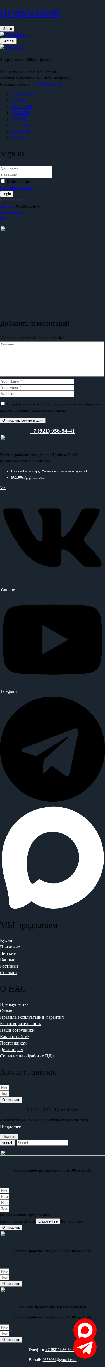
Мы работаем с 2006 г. (18, 59)
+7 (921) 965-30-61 (46, 84)
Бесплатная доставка (17, 78)
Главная (6, 206)
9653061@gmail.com (60, 1360)
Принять (9, 1137)
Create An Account (15, 200)
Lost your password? (16, 188)
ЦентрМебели (30, 13)
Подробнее (10, 1126)
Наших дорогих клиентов (21, 72)
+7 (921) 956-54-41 (61, 1350)
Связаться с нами (14, 84)
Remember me (18, 181)
